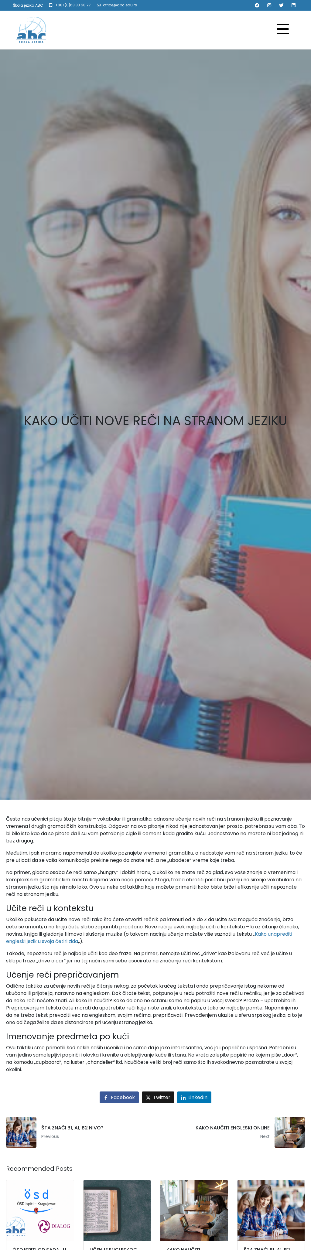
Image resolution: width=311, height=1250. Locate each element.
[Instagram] (269, 5)
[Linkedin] (293, 5)
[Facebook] (256, 5)
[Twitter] (281, 5)
